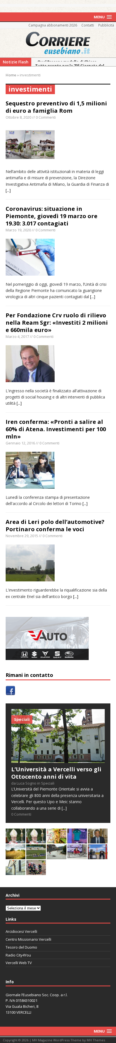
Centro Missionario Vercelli (28, 939)
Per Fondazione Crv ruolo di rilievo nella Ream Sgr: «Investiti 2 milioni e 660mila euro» (57, 322)
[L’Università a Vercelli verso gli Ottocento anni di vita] (58, 759)
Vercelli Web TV (19, 962)
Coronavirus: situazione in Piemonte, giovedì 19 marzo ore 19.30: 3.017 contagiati (51, 216)
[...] (8, 190)
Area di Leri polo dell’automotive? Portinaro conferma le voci (55, 525)
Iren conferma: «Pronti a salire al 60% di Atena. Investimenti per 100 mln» (56, 429)
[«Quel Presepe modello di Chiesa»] (36, 840)
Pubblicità (106, 25)
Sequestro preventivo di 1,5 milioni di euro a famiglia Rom (56, 106)
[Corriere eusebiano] (58, 43)
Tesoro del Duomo (21, 947)
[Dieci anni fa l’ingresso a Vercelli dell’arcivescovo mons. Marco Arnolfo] (15, 840)
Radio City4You (18, 955)
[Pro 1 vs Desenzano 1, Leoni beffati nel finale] (36, 855)
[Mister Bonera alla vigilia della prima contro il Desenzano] (77, 855)
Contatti (87, 25)
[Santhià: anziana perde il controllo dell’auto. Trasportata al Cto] (36, 871)
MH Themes (96, 1040)
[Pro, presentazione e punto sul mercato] (77, 840)
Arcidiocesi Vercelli (21, 931)
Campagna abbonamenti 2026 (52, 25)
